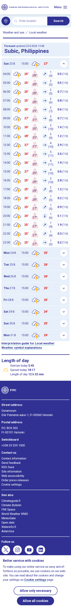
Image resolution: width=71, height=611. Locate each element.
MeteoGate (8, 518)
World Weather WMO (14, 514)
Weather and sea (13, 32)
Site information (11, 471)
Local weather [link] (38, 32)
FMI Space (8, 509)
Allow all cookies (35, 601)
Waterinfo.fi (8, 527)
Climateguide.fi (10, 501)
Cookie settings (11, 484)
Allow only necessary (35, 591)
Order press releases (15, 480)
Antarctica (7, 531)
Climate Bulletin (11, 505)
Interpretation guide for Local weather (28, 343)
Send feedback (11, 463)
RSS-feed (7, 467)
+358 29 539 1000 (13, 445)
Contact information (13, 458)
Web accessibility (12, 476)
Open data (7, 522)
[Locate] (5, 21)
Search (58, 21)
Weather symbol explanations (21, 347)
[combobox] (32, 21)
